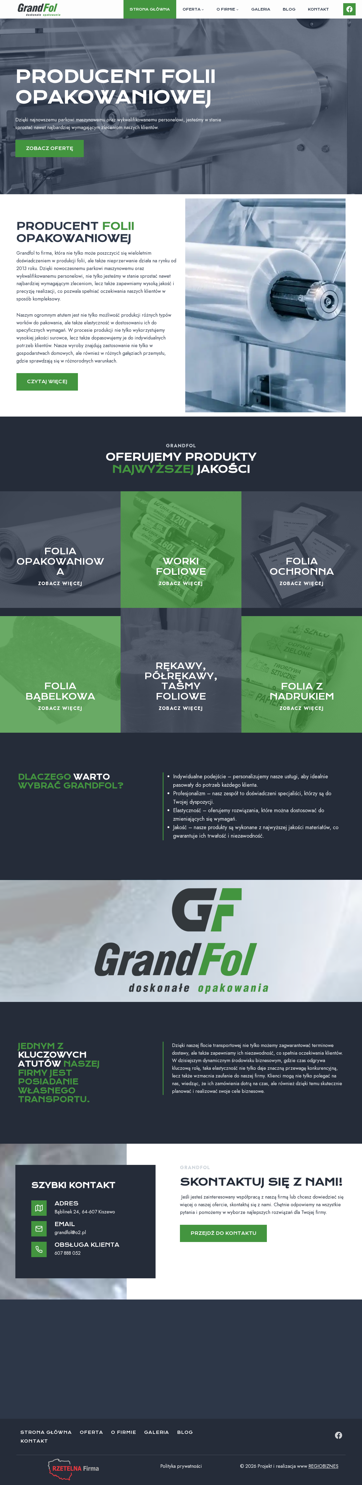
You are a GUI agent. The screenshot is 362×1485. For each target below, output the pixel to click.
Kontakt (318, 9)
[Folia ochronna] (301, 549)
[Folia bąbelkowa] (60, 674)
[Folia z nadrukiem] (301, 674)
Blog (289, 9)
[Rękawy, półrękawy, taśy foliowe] (181, 670)
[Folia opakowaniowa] (60, 549)
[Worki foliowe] (181, 549)
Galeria (260, 9)
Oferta (91, 1432)
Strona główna (150, 9)
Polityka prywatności (181, 1466)
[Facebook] (349, 9)
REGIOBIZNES (323, 1466)
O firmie (123, 1432)
